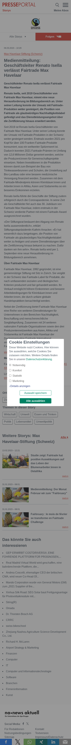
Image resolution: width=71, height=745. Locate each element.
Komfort (17, 370)
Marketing (18, 381)
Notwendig (19, 365)
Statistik (17, 375)
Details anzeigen (20, 386)
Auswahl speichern (35, 393)
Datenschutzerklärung (39, 359)
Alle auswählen (35, 400)
